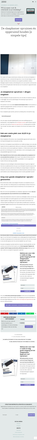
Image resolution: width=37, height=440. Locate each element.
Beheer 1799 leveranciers (5, 223)
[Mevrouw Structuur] (3, 2)
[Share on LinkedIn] (22, 314)
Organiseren (19, 334)
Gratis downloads (18, 432)
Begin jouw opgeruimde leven (17, 124)
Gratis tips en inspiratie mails (18, 434)
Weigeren (18, 228)
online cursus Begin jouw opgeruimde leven (25, 299)
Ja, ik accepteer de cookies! (18, 225)
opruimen (23, 336)
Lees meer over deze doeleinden (13, 223)
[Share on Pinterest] (4, 314)
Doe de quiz (18, 19)
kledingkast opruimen (21, 122)
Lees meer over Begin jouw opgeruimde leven (18, 305)
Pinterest (18, 423)
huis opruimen (16, 336)
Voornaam (22, 319)
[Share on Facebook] (13, 314)
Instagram (18, 425)
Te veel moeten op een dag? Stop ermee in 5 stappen (21, 341)
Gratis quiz (18, 430)
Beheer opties (18, 230)
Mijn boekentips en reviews (18, 436)
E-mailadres (22, 322)
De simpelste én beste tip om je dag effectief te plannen (17, 339)
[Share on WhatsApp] (30, 314)
